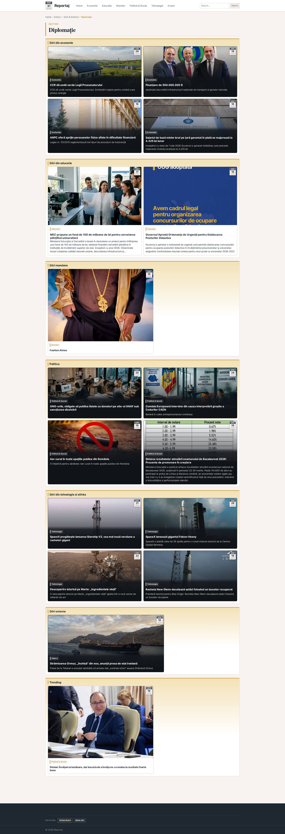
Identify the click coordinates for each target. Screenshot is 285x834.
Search (234, 5)
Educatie (107, 5)
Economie (92, 5)
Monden (120, 5)
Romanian (65, 820)
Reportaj (61, 6)
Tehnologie (157, 5)
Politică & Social (138, 5)
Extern (171, 5)
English (79, 820)
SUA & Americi (71, 17)
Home (79, 5)
